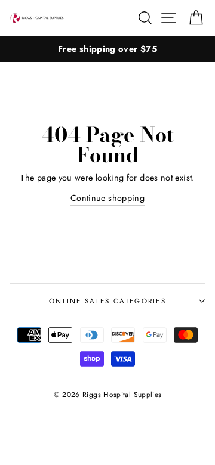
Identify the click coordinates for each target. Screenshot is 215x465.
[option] (107, 49)
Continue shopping (107, 198)
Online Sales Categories (107, 301)
